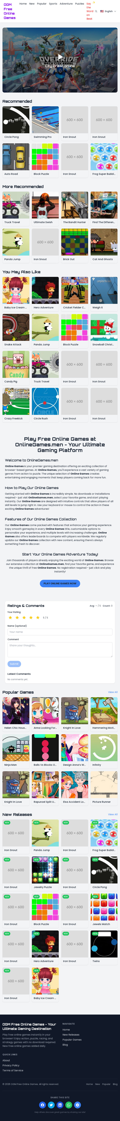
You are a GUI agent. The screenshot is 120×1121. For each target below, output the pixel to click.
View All (113, 692)
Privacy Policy (10, 1065)
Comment (13, 639)
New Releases (70, 1034)
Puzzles (79, 3)
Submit (14, 664)
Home (23, 3)
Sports (53, 3)
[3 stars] (24, 618)
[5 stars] (38, 618)
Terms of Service (12, 1070)
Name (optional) (17, 625)
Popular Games (72, 1040)
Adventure (66, 3)
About (6, 1060)
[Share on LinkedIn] (60, 1105)
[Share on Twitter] (51, 1105)
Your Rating (14, 612)
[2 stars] (17, 618)
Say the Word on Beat (90, 11)
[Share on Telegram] (77, 1105)
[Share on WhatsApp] (68, 1105)
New (32, 3)
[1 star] (10, 618)
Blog (65, 1045)
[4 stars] (31, 618)
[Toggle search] (96, 11)
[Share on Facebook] (42, 1105)
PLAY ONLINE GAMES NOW (60, 583)
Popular (42, 3)
